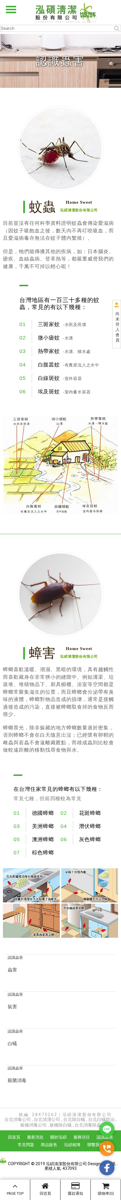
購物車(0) (106, 1193)
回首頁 (45, 1193)
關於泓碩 (58, 1137)
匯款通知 (75, 1193)
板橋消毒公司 (33, 1125)
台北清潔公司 (47, 1119)
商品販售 (49, 1144)
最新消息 (35, 1137)
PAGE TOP (15, 1193)
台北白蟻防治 (101, 1119)
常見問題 (26, 1144)
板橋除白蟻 (61, 1125)
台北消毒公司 (17, 1119)
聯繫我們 (95, 1144)
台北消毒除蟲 (88, 1125)
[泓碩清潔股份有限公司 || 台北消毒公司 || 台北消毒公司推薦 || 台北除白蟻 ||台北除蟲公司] (60, 12)
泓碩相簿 (72, 1144)
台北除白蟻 (74, 1119)
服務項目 (81, 1137)
